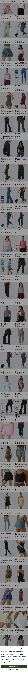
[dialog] (14, 337)
